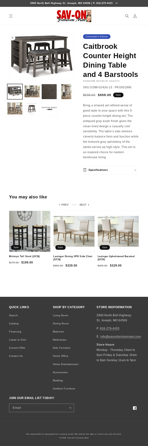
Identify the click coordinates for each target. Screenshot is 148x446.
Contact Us (16, 355)
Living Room (60, 315)
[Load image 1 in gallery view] (15, 91)
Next (83, 204)
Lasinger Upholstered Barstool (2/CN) (116, 258)
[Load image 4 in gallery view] (66, 91)
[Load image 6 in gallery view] (32, 108)
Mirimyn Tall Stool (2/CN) (24, 256)
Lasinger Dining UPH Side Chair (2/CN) (72, 258)
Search (13, 315)
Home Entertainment (66, 364)
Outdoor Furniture (64, 388)
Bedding (58, 380)
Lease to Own (17, 339)
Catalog (14, 323)
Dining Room (61, 323)
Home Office (60, 355)
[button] (11, 16)
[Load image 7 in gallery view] (49, 108)
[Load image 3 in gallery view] (49, 91)
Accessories (60, 372)
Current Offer (17, 347)
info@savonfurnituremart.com (120, 336)
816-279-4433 (109, 328)
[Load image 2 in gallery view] (32, 91)
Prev (65, 204)
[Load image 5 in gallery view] (15, 108)
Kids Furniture (61, 347)
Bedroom (58, 331)
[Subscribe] (70, 408)
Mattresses (60, 339)
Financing (15, 331)
